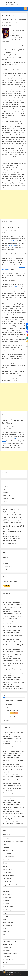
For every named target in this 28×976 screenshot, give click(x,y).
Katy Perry (10, 520)
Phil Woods (6, 938)
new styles (14, 286)
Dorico (5, 866)
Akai (4, 509)
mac (14, 520)
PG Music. (13, 241)
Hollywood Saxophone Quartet (11, 885)
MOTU (5, 928)
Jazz (5, 520)
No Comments (7, 25)
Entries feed (6, 563)
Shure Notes (6, 956)
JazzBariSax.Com (8, 906)
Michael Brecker (14, 522)
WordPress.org (7, 570)
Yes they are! (8, 704)
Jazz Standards (7, 894)
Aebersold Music (8, 838)
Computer (14, 512)
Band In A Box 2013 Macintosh (14, 20)
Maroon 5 (5, 522)
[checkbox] (4, 971)
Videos (5, 501)
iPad (13, 517)
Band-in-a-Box (17, 509)
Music (21, 522)
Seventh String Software (10, 953)
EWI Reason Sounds (8, 875)
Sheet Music (6, 495)
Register (5, 557)
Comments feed (7, 567)
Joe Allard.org (7, 910)
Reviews (10, 221)
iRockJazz (6, 891)
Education (7, 514)
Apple (8, 509)
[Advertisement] (14, 204)
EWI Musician (7, 872)
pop (22, 525)
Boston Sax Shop (8, 850)
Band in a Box (12, 245)
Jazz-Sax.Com (10, 2)
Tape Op (5, 963)
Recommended (9, 531)
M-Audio (5, 916)
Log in (5, 560)
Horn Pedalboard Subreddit (10, 888)
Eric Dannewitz (7, 869)
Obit (4, 526)
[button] (27, 324)
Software (5, 538)
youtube (14, 543)
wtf (9, 543)
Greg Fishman (7, 881)
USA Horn (6, 966)
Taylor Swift (12, 538)
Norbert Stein (7, 931)
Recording (18, 531)
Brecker (10, 512)
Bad (12, 509)
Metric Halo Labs (8, 922)
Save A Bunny (7, 947)
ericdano (16, 22)
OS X (13, 526)
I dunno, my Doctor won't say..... (14, 710)
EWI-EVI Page (7, 878)
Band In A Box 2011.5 (10, 227)
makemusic (19, 520)
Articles (5, 221)
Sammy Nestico (7, 944)
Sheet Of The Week (8, 498)
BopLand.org (6, 847)
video (19, 540)
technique (18, 538)
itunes (19, 517)
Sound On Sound (8, 960)
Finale (16, 514)
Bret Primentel (7, 853)
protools (11, 529)
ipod (17, 517)
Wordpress (5, 543)
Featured (5, 486)
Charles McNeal (7, 860)
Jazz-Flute (6, 900)
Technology (6, 540)
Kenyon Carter (7, 913)
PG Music (5, 935)
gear (20, 514)
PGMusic (17, 526)
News (4, 489)
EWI (13, 514)
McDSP (5, 919)
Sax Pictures (6, 950)
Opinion (8, 526)
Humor (10, 517)
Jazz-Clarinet (7, 897)
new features (18, 46)
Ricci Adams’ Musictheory (10, 941)
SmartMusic (16, 536)
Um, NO (7, 707)
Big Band (5, 512)
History (5, 517)
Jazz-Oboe (6, 903)
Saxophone (6, 534)
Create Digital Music (9, 863)
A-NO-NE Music (7, 835)
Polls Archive (6, 720)
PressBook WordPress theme (17, 974)
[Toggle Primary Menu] (25, 8)
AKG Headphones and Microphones (13, 841)
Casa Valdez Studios (9, 856)
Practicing (6, 529)
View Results (14, 716)
